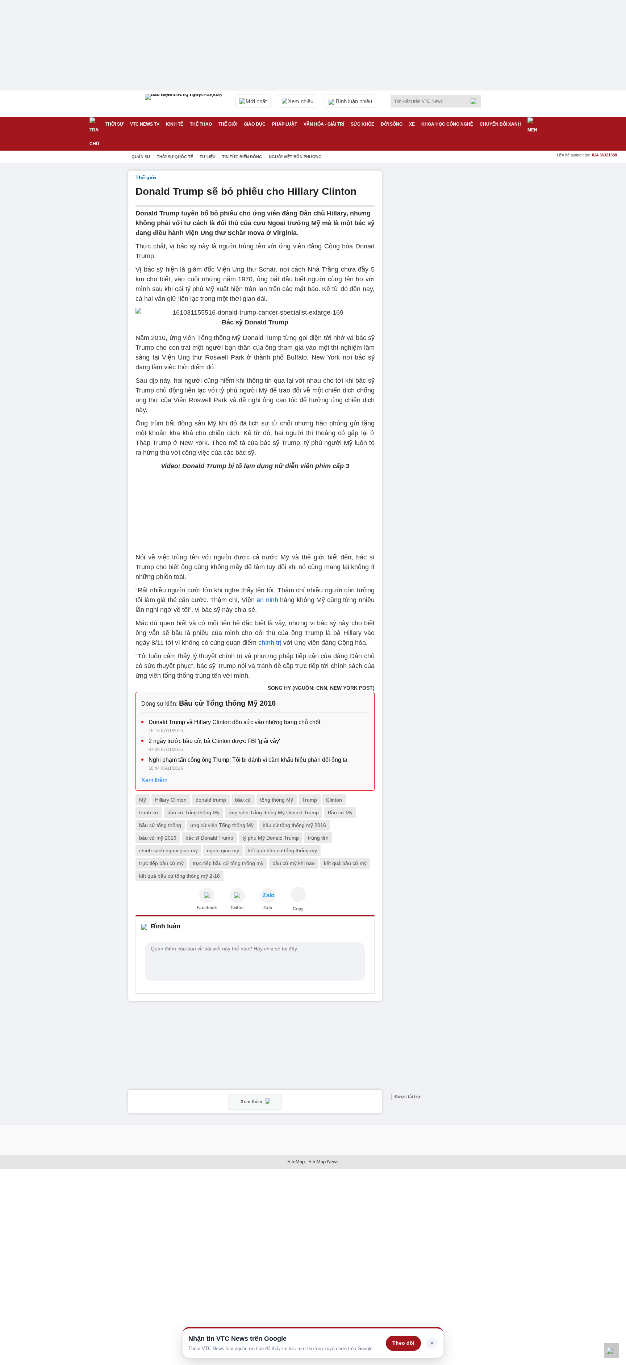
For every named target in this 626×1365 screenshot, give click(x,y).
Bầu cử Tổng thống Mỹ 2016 (227, 703)
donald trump (211, 800)
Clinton (334, 800)
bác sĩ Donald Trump (209, 838)
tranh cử (148, 812)
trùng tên (318, 838)
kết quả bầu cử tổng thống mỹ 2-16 (179, 876)
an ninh (267, 600)
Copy (298, 908)
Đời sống (391, 124)
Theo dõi (403, 1343)
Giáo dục (255, 124)
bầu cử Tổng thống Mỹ (193, 812)
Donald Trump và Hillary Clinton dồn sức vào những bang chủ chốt (234, 722)
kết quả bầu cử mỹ (345, 863)
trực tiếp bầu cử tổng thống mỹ (228, 863)
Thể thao (201, 124)
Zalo (267, 907)
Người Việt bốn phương (295, 157)
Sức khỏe (362, 124)
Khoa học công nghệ (447, 124)
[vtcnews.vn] (206, 895)
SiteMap (296, 1161)
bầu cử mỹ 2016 (157, 838)
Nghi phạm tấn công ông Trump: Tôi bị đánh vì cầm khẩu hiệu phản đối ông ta (248, 760)
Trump (309, 800)
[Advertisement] (443, 279)
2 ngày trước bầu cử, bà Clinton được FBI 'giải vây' (214, 741)
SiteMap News (323, 1161)
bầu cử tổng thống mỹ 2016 (294, 825)
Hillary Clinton (171, 800)
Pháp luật (284, 124)
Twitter (237, 907)
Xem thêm (154, 780)
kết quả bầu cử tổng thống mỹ (282, 850)
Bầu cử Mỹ (340, 812)
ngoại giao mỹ (223, 850)
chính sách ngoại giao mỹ (168, 850)
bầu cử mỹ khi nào (293, 863)
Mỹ (142, 800)
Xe (412, 124)
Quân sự (141, 157)
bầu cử (243, 800)
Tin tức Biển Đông (242, 157)
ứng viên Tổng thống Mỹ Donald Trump (274, 812)
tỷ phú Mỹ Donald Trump (270, 838)
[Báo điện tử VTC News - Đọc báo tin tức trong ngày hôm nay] (185, 104)
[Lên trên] (611, 1350)
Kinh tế (174, 124)
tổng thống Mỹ (276, 800)
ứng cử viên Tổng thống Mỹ (222, 825)
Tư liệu (208, 157)
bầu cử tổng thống (160, 825)
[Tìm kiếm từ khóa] (475, 101)
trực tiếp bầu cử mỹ (161, 863)
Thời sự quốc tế (175, 157)
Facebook (207, 907)
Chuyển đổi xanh (500, 124)
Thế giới (227, 124)
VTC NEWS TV (144, 124)
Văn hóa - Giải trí (324, 124)
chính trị (269, 642)
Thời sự (114, 124)
